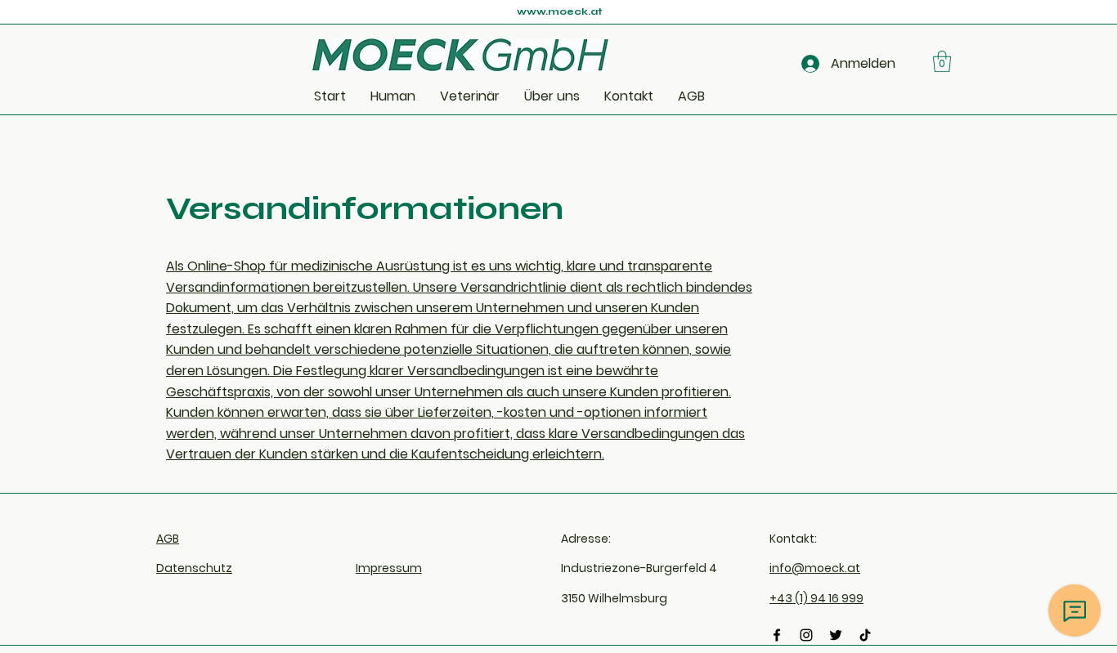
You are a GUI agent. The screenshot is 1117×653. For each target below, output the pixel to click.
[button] (942, 61)
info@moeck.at (814, 568)
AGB (167, 538)
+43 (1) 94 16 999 (816, 598)
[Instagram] (806, 635)
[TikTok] (865, 635)
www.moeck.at (559, 11)
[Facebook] (777, 635)
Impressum (389, 568)
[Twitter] (836, 635)
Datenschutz (194, 568)
